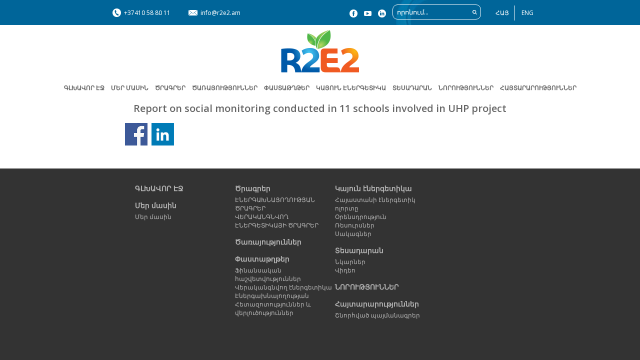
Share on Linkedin (163, 134)
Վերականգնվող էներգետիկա (283, 287)
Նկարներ (350, 262)
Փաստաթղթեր (262, 259)
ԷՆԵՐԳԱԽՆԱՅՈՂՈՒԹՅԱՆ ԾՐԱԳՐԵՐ (275, 204)
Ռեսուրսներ (354, 225)
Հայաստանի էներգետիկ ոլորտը (375, 204)
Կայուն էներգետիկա (373, 188)
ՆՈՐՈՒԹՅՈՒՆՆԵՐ (466, 88)
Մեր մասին (155, 205)
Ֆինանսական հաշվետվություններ (268, 274)
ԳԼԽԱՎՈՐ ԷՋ (84, 88)
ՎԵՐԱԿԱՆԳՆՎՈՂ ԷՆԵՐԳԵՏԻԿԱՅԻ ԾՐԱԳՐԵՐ (276, 221)
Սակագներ (353, 234)
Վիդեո (345, 270)
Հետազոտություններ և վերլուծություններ (273, 308)
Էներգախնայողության (272, 296)
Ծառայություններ (225, 88)
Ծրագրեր (170, 88)
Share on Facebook (136, 134)
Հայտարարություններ (538, 88)
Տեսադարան (359, 250)
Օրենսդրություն (360, 216)
